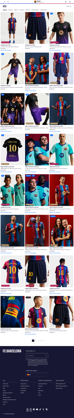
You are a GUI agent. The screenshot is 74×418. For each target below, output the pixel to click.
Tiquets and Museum (42, 383)
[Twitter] (43, 409)
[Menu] (4, 1)
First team (40, 386)
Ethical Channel (59, 388)
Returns (4, 395)
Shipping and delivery (8, 392)
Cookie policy (23, 388)
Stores (4, 404)
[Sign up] (45, 355)
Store (27, 411)
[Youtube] (37, 409)
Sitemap (22, 392)
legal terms (33, 360)
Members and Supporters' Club (9, 399)
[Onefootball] (46, 409)
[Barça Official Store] (38, 1)
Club (39, 392)
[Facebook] (34, 409)
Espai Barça (40, 390)
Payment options (6, 397)
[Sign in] (66, 2)
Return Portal (6, 386)
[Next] (43, 340)
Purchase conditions (25, 386)
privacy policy (40, 360)
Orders (4, 390)
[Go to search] (8, 1)
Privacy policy (24, 383)
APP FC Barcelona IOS (60, 383)
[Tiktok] (40, 409)
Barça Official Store (10, 413)
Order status (5, 383)
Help (4, 388)
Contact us (5, 401)
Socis (39, 388)
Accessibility (23, 390)
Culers (39, 395)
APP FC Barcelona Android (61, 386)
